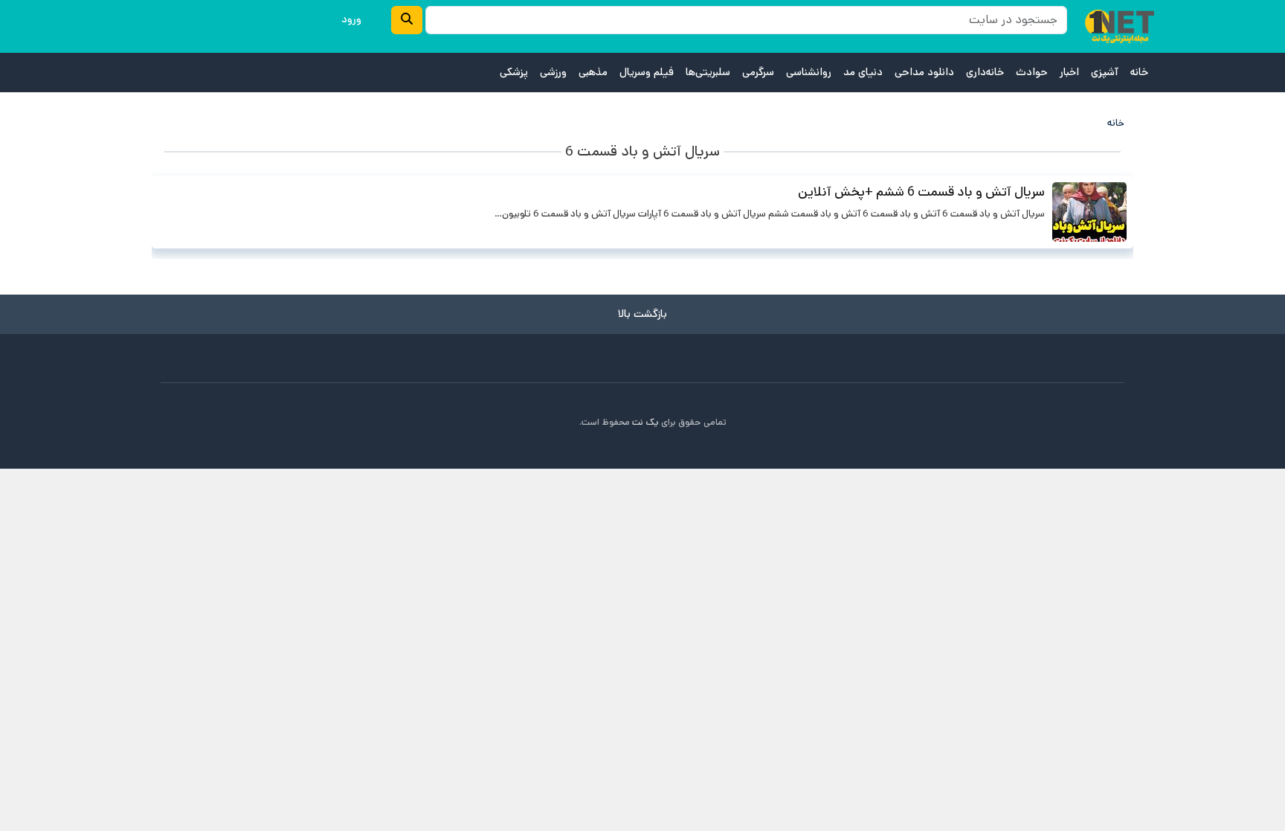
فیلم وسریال (646, 72)
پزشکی (514, 72)
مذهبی (593, 72)
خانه (1139, 72)
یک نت (645, 422)
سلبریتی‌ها (708, 72)
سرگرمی (758, 72)
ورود (351, 19)
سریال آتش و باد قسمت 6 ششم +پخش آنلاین (921, 192)
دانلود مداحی (924, 72)
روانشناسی (808, 72)
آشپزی (1104, 72)
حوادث (1032, 72)
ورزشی (553, 72)
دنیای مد (863, 72)
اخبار (1069, 72)
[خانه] (1119, 26)
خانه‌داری (985, 72)
